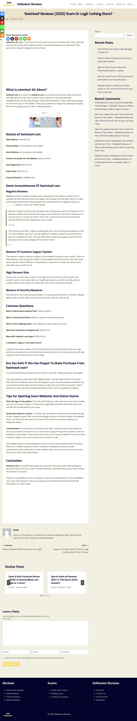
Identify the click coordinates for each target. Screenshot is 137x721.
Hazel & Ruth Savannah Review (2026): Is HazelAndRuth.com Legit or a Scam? (24, 579)
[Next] (82, 582)
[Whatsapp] (20, 39)
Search (97, 31)
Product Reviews (13, 697)
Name (7, 652)
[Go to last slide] (8, 582)
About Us (110, 4)
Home (73, 4)
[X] (12, 39)
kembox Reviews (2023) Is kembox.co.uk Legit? (22, 548)
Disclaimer (100, 700)
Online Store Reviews (15, 690)
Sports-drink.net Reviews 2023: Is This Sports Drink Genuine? (64, 579)
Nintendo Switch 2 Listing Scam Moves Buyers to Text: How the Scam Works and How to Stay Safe (115, 88)
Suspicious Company (59, 697)
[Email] (25, 39)
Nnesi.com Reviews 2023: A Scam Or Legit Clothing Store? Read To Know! (71, 549)
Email (36, 652)
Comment (7, 619)
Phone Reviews (12, 693)
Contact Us (120, 4)
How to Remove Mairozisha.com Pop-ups (112, 135)
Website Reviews (13, 700)
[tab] (41, 595)
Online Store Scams (59, 690)
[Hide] (1, 39)
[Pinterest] (16, 39)
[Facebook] (8, 39)
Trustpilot (10, 205)
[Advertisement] (45, 68)
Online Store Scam (68, 9)
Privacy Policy (102, 697)
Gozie (6, 19)
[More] (29, 39)
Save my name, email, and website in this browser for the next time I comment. (34, 658)
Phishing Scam (57, 693)
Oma (12, 587)
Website (66, 652)
